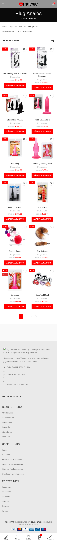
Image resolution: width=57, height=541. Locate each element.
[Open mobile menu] (3, 4)
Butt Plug (15, 164)
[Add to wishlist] (24, 49)
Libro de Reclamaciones (12, 469)
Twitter (5, 511)
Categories (27, 19)
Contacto (6, 496)
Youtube (5, 501)
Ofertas (5, 506)
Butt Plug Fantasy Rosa (42, 164)
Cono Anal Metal (42, 295)
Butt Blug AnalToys (42, 120)
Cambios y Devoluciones (13, 474)
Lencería (6, 427)
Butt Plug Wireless (14, 207)
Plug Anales (15, 77)
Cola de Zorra (42, 251)
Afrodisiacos (7, 413)
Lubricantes (7, 422)
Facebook (6, 492)
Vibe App (6, 437)
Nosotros (6, 455)
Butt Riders (42, 207)
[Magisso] (42, 332)
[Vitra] (14, 332)
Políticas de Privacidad (12, 459)
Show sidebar (12, 40)
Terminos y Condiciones (12, 464)
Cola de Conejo (15, 251)
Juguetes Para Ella (17, 27)
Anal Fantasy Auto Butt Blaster (14, 74)
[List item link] (28, 374)
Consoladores (8, 418)
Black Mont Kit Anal (15, 120)
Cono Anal (15, 295)
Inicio (4, 27)
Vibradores (7, 432)
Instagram (6, 487)
